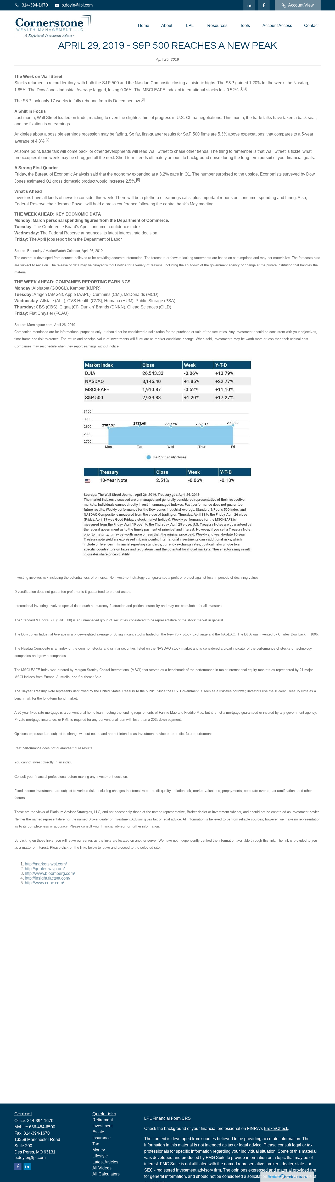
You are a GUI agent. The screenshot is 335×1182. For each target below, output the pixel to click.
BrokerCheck (276, 1128)
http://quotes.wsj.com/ (45, 868)
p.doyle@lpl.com (77, 5)
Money (98, 1150)
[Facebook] (264, 5)
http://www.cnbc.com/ (44, 883)
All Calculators (106, 1174)
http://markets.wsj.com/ (46, 864)
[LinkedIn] (249, 5)
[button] (143, 25)
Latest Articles (105, 1162)
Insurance (101, 1138)
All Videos (101, 1168)
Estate (98, 1132)
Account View (301, 5)
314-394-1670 (35, 5)
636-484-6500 (42, 1127)
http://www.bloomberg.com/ (50, 873)
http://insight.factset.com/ (47, 878)
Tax (95, 1144)
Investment (102, 1126)
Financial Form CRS (172, 1118)
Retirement (102, 1120)
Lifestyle (100, 1156)
